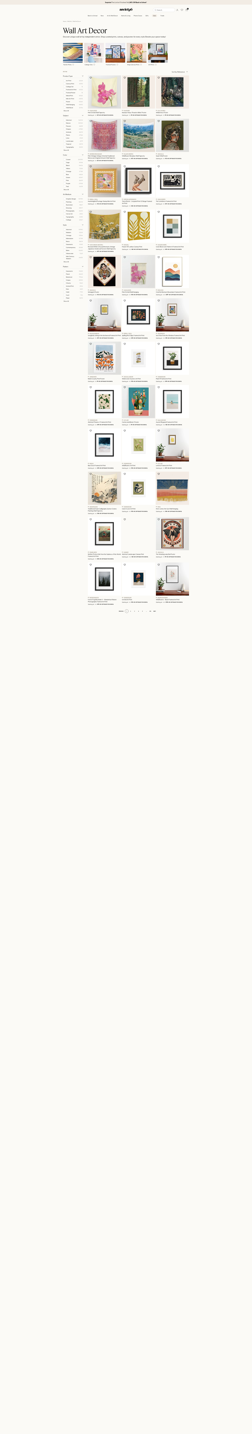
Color (65, 155)
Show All (66, 111)
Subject (65, 115)
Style (65, 225)
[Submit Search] (155, 10)
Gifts (147, 16)
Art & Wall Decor (112, 16)
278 (150, 611)
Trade (162, 16)
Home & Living (125, 16)
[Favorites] (182, 10)
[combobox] (164, 10)
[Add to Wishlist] (91, 77)
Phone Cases (138, 16)
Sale (154, 16)
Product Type (68, 76)
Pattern (65, 266)
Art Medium (67, 194)
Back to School (92, 16)
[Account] (177, 10)
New (102, 16)
